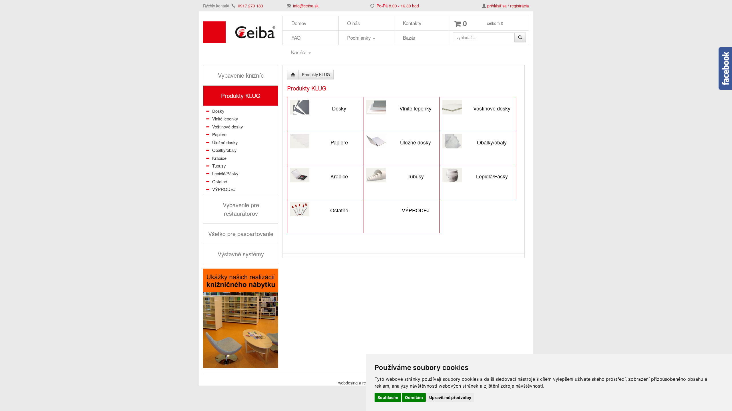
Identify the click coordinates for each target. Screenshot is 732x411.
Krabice (219, 158)
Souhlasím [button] (387, 397)
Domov (299, 23)
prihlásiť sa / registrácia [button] (508, 6)
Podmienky (359, 37)
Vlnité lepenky (225, 119)
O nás (353, 23)
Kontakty (412, 23)
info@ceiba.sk (306, 6)
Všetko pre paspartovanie (240, 233)
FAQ (296, 37)
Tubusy (219, 166)
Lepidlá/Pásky (225, 173)
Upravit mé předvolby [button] (450, 397)
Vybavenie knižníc (241, 75)
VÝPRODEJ (224, 189)
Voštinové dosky (227, 127)
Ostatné (219, 181)
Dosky (218, 111)
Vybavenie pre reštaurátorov (241, 209)
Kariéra (299, 52)
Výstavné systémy (241, 254)
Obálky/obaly (224, 150)
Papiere (219, 134)
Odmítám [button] (414, 397)
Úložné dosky (225, 142)
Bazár (409, 37)
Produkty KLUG (240, 95)
